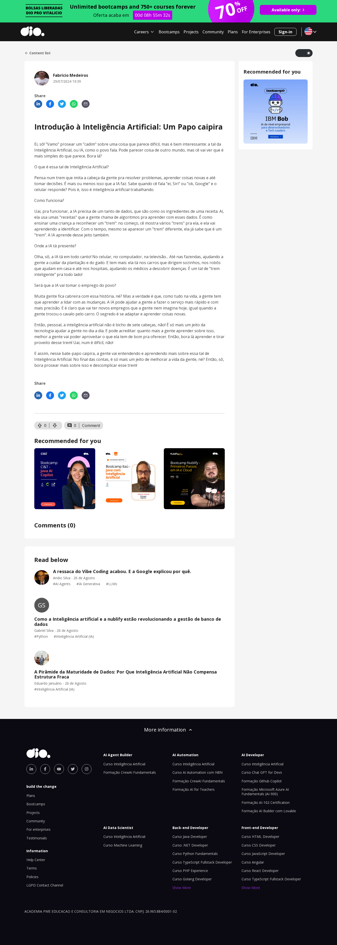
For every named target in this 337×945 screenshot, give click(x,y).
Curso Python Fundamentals (195, 853)
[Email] (86, 104)
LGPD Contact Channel (44, 885)
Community (213, 32)
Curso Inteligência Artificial (124, 764)
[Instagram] (87, 769)
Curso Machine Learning (122, 845)
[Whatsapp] (74, 104)
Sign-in (285, 32)
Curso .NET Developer (190, 845)
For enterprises (38, 829)
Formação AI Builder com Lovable (269, 811)
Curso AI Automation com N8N (197, 772)
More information (165, 729)
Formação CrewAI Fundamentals (129, 772)
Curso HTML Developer (260, 836)
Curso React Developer (260, 870)
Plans (233, 32)
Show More (181, 887)
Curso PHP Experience (190, 870)
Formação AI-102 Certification (266, 802)
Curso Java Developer (189, 836)
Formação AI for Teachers (193, 789)
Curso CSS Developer (259, 845)
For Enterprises (256, 32)
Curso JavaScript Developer (263, 853)
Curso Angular (253, 862)
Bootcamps (169, 32)
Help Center (35, 859)
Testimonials (36, 838)
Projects (191, 32)
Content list (40, 53)
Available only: (286, 10)
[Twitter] (62, 104)
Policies (32, 876)
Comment (91, 425)
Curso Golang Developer (192, 879)
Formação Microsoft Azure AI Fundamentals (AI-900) (265, 791)
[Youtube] (59, 769)
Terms (31, 868)
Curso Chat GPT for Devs (262, 772)
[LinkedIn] (38, 104)
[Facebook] (50, 104)
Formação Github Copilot (262, 781)
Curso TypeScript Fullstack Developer (202, 862)
